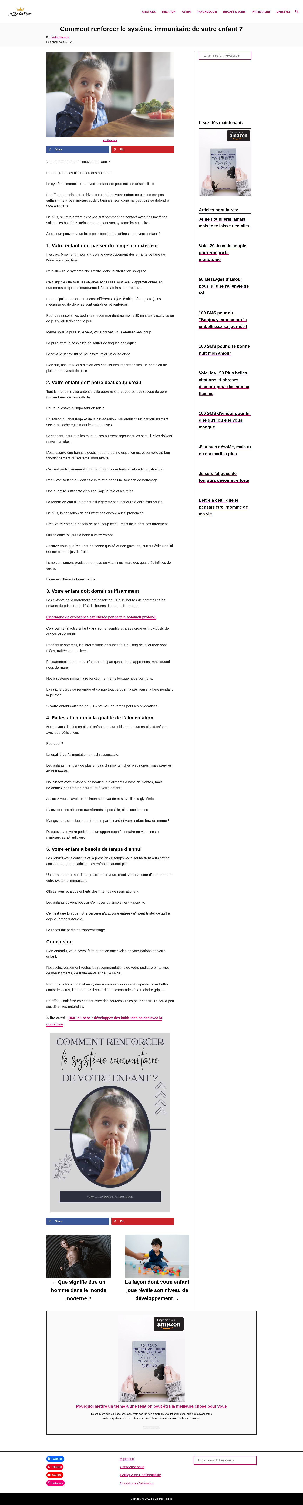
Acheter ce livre (152, 1427)
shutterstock (110, 140)
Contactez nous (132, 1467)
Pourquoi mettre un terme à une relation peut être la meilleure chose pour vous (151, 1406)
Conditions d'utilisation (137, 1483)
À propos (127, 1459)
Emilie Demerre (59, 37)
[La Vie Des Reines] (43, 11)
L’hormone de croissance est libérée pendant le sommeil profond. (101, 617)
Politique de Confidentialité (140, 1475)
